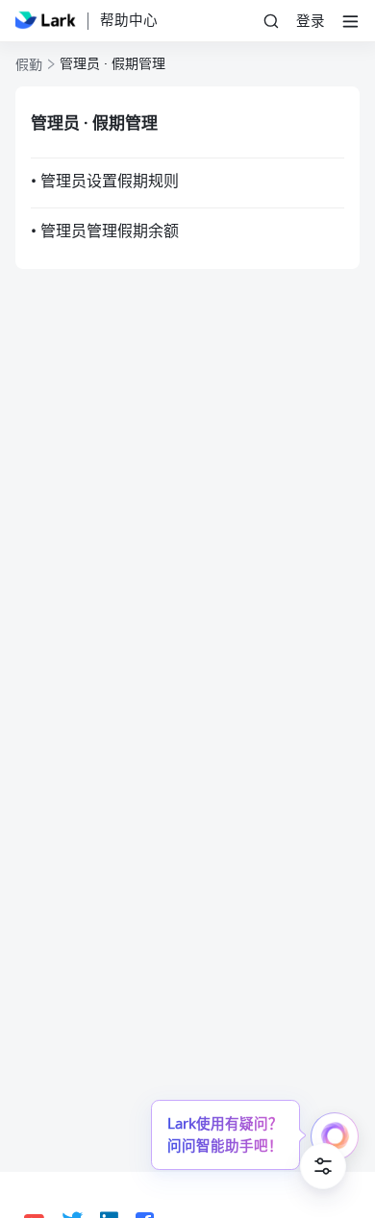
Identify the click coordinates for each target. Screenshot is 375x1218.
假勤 (28, 65)
